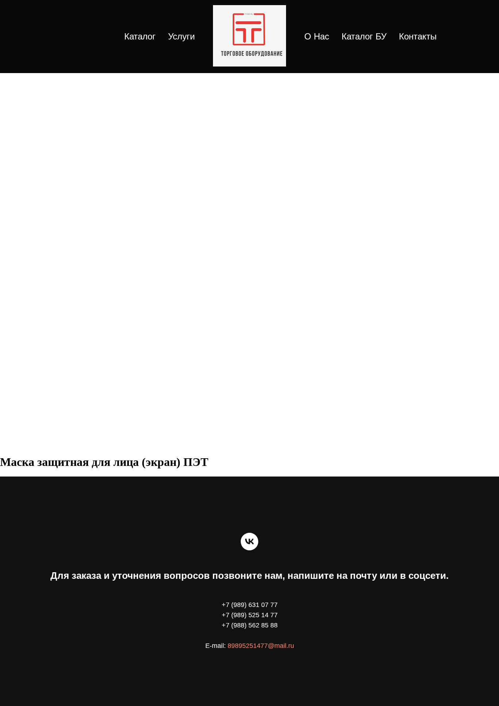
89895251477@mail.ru (261, 645)
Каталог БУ (364, 36)
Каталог (140, 36)
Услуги (181, 36)
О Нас (316, 36)
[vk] (249, 541)
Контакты (418, 36)
